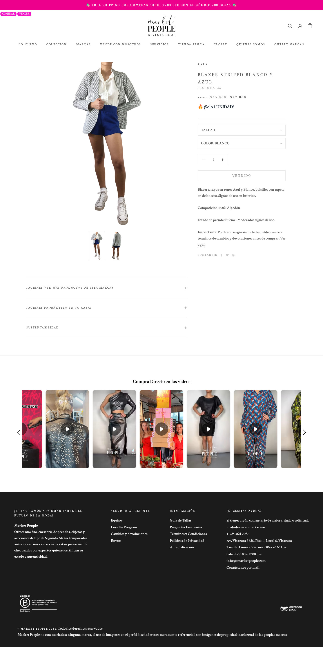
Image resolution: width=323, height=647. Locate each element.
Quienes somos (250, 44)
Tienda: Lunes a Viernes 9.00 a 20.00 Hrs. (257, 547)
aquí (201, 244)
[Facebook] (221, 255)
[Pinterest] (233, 255)
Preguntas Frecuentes (186, 527)
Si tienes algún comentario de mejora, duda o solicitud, (268, 520)
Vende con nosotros (120, 44)
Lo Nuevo (28, 44)
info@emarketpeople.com (246, 560)
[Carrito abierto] (310, 25)
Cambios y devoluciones (129, 533)
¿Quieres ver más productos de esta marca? (70, 288)
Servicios (159, 44)
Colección (56, 44)
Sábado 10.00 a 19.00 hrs (244, 554)
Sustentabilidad (42, 328)
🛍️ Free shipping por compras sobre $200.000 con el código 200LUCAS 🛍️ (161, 5)
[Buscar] (290, 25)
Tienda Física (191, 44)
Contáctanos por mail (243, 567)
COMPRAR (8, 13)
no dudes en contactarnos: (246, 527)
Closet (220, 44)
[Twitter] (227, 255)
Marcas (83, 44)
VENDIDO (241, 176)
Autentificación (182, 547)
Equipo (116, 520)
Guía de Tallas (180, 520)
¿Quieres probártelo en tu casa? (59, 308)
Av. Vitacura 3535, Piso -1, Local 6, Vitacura (259, 540)
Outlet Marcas (289, 44)
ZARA (203, 64)
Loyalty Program (124, 527)
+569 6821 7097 (238, 533)
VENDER (24, 13)
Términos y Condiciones (188, 533)
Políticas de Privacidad (187, 540)
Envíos (116, 540)
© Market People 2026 (37, 628)
